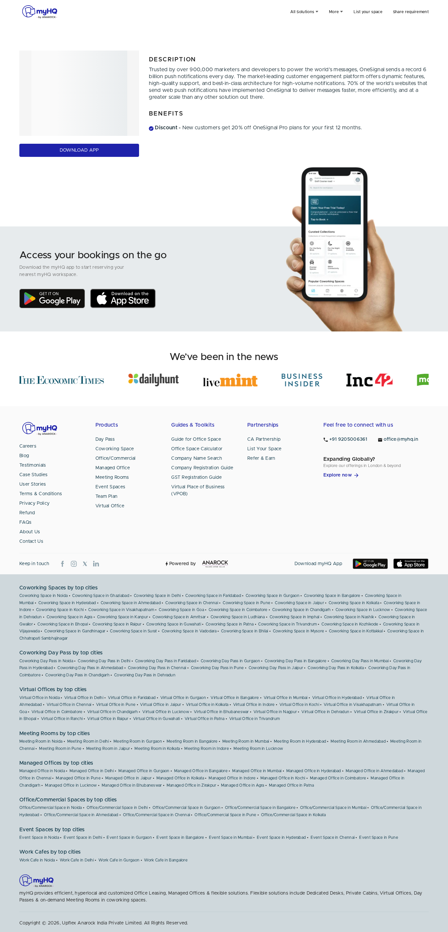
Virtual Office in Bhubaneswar (221, 712)
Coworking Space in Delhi (157, 596)
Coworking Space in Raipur (117, 624)
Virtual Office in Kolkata (207, 705)
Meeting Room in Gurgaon (137, 741)
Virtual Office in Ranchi (62, 719)
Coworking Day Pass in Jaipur (276, 668)
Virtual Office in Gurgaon (183, 698)
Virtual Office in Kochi (299, 705)
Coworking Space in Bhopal (62, 624)
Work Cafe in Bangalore (166, 860)
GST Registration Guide (196, 477)
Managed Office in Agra (242, 785)
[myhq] (39, 11)
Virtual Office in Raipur (107, 719)
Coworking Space (114, 449)
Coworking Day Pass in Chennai (157, 668)
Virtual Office (109, 506)
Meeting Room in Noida (40, 741)
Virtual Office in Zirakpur (376, 712)
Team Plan (106, 496)
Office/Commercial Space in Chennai (156, 815)
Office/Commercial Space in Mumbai (333, 808)
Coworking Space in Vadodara (189, 631)
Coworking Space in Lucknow (363, 610)
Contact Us (31, 541)
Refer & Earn (261, 458)
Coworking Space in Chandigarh (301, 610)
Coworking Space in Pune (246, 603)
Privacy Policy (34, 503)
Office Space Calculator (196, 449)
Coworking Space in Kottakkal (356, 631)
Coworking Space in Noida (43, 596)
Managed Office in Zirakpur (191, 785)
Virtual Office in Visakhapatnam (352, 705)
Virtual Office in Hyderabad (337, 698)
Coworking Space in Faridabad (213, 596)
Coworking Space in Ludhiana (238, 617)
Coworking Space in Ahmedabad (131, 603)
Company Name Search (196, 458)
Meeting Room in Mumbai (245, 741)
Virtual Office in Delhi (83, 698)
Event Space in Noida (39, 837)
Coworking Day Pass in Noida (46, 661)
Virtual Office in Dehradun (325, 712)
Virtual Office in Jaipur (160, 705)
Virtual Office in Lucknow (165, 712)
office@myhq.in (401, 439)
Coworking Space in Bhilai (244, 631)
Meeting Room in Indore (206, 749)
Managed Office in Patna (291, 785)
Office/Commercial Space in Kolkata (293, 815)
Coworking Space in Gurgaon (272, 596)
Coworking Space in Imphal (294, 617)
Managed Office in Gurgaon (144, 771)
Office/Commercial (115, 458)
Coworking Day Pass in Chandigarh (77, 675)
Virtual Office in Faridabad (131, 698)
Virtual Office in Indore (254, 705)
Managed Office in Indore (232, 778)
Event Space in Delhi (83, 837)
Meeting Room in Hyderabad (300, 741)
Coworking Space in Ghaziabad (100, 596)
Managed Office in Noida (42, 771)
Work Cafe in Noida (37, 860)
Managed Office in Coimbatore (338, 778)
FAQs (25, 522)
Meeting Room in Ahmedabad (358, 741)
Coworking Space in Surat (133, 631)
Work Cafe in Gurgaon (118, 860)
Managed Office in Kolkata (180, 778)
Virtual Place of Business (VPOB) (198, 490)
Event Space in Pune (378, 837)
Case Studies (33, 475)
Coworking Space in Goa (181, 610)
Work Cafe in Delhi (77, 860)
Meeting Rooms (112, 477)
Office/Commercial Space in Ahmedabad (81, 815)
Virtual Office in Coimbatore (56, 712)
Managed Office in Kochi (282, 778)
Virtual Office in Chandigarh (112, 712)
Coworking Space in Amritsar (179, 617)
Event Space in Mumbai (230, 837)
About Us (29, 532)
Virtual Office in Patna (205, 719)
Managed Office (112, 468)
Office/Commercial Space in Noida (50, 808)
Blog (24, 456)
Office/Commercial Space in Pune (225, 815)
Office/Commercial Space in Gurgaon (186, 808)
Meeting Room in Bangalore (192, 741)
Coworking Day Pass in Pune (217, 668)
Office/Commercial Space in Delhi (117, 808)
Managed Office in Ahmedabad (374, 771)
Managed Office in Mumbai (256, 771)
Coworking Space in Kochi (60, 610)
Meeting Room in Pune (60, 749)
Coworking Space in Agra (69, 617)
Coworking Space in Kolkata (354, 603)
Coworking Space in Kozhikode (349, 624)
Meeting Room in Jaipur (108, 749)
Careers (27, 446)
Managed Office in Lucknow (71, 785)
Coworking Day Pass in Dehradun (144, 675)
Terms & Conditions (40, 494)
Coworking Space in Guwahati (173, 624)
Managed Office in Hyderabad (313, 771)
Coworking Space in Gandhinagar (74, 631)
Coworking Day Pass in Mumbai (360, 661)
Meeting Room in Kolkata (157, 749)
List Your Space (264, 449)
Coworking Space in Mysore (298, 631)
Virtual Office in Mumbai (286, 698)
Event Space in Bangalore (180, 837)
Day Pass (105, 439)
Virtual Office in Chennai (69, 705)
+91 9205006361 (348, 439)
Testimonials (32, 465)
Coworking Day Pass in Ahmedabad (90, 668)
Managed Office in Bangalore (201, 771)
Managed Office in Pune (78, 778)
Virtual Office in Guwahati (156, 719)
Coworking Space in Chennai (191, 603)
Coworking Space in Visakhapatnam (121, 610)
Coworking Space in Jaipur (299, 603)
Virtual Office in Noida (39, 698)
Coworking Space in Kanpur (122, 617)
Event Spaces (110, 487)
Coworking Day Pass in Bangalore (295, 661)
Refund (27, 513)
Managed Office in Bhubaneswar (132, 785)
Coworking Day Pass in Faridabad (165, 661)
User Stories (32, 484)
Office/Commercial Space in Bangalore (260, 808)
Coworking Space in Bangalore (332, 596)
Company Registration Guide (202, 468)
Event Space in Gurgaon (129, 837)
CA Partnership (263, 439)
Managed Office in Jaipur (128, 778)
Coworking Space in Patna (230, 624)
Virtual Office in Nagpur (275, 712)
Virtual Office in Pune (116, 705)
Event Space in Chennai (333, 837)
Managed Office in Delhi (92, 771)
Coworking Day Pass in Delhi (104, 661)
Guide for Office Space (196, 439)
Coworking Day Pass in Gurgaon (230, 661)
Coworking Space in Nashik (349, 617)
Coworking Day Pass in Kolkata (336, 668)
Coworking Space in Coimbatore (238, 610)
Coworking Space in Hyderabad (67, 603)
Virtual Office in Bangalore (235, 698)
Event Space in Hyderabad (281, 837)
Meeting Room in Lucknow (258, 749)
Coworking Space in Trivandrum (287, 624)
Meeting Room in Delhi (88, 741)
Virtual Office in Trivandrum (254, 719)
